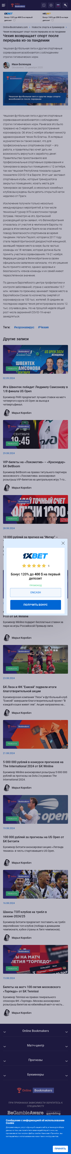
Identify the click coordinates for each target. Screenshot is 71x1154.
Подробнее (13, 1140)
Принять (60, 1148)
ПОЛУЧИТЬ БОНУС (35, 604)
